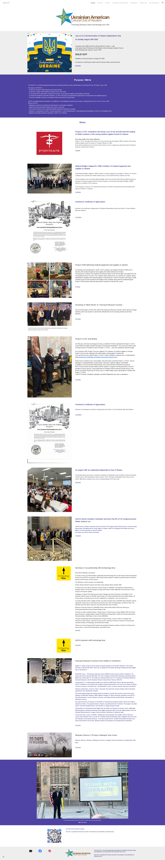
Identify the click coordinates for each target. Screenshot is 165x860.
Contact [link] (100, 3)
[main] (106, 37)
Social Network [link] (154, 3)
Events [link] (107, 3)
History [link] (142, 3)
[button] (162, 2)
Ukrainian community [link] (119, 3)
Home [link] (93, 3)
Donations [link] (133, 3)
